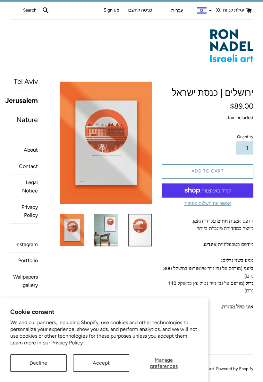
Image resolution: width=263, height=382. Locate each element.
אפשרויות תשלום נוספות (207, 203)
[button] (190, 10)
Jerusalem (24, 100)
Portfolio (28, 260)
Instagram (26, 244)
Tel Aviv (26, 81)
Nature (27, 119)
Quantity (245, 136)
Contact (28, 166)
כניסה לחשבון (139, 10)
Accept (101, 363)
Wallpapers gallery (25, 281)
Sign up (111, 10)
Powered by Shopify (234, 368)
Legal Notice (30, 186)
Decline (38, 363)
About (31, 150)
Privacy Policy (67, 343)
